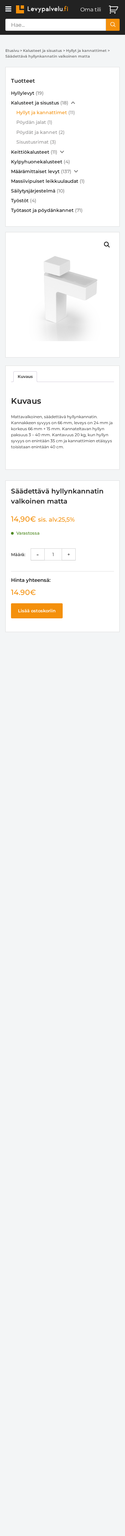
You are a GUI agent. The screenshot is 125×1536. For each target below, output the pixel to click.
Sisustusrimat (32, 142)
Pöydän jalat (31, 122)
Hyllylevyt (22, 93)
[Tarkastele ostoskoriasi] (114, 10)
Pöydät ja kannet (36, 132)
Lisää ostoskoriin (37, 610)
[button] (8, 8)
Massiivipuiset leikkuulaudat (44, 181)
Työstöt (20, 201)
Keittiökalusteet (30, 152)
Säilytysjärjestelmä (33, 191)
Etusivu (12, 50)
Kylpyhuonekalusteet (36, 162)
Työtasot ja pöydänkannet (42, 210)
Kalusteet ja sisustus (42, 50)
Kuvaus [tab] (25, 376)
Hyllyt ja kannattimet (86, 50)
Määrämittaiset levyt (35, 171)
